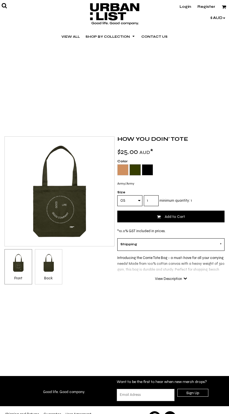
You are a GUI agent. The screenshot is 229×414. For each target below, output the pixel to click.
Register (206, 6)
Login (185, 6)
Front (18, 278)
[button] (111, 36)
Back (48, 278)
